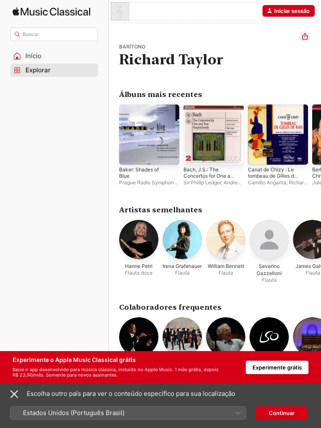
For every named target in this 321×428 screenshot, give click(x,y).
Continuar (282, 413)
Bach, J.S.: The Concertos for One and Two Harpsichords (209, 175)
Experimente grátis (277, 367)
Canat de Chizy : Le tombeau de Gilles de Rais (272, 175)
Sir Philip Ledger (202, 182)
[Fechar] (14, 394)
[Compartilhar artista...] (305, 37)
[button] (54, 56)
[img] (51, 11)
